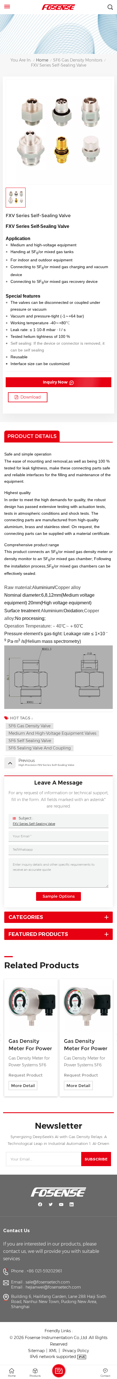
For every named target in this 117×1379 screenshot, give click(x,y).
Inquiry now (55, 382)
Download (30, 397)
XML (53, 1350)
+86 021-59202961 (44, 1271)
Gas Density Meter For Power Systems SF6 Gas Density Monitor (30, 1045)
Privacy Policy (75, 1350)
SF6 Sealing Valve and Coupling (40, 748)
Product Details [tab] (32, 436)
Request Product (26, 1075)
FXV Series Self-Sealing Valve (34, 824)
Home (42, 60)
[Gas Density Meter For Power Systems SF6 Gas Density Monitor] (30, 1005)
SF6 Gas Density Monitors (77, 60)
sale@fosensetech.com (48, 1282)
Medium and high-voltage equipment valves (52, 733)
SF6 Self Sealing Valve (30, 740)
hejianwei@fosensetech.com (53, 1287)
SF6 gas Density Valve (30, 725)
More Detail (23, 1085)
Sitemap (36, 1350)
